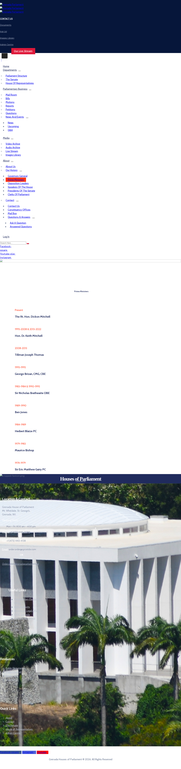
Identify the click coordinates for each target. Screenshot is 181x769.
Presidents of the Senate (21, 190)
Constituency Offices (19, 209)
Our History (12, 170)
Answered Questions (21, 226)
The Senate (12, 79)
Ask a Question (18, 223)
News (10, 122)
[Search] (28, 243)
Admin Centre (13, 733)
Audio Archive (13, 147)
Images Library (13, 154)
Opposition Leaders (18, 183)
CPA (16, 629)
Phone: (16, 532)
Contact (10, 200)
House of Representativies (20, 83)
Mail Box (12, 213)
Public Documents (15, 668)
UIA (16, 622)
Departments (10, 70)
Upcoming (13, 126)
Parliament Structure (16, 75)
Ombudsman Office (24, 618)
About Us (11, 166)
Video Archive (13, 143)
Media (6, 138)
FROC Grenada (22, 614)
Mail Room (11, 94)
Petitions (10, 109)
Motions (10, 102)
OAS (16, 626)
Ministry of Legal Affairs (27, 610)
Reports (10, 105)
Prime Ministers (16, 179)
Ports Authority (22, 606)
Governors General (17, 176)
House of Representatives (19, 729)
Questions (11, 113)
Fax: (14, 540)
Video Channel (13, 672)
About (6, 160)
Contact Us (14, 206)
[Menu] (19, 70)
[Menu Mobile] (4, 56)
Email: (19, 549)
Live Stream (12, 151)
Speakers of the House (20, 187)
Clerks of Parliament (18, 194)
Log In (6, 236)
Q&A (10, 130)
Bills (8, 98)
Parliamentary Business (15, 89)
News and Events (15, 117)
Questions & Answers (19, 217)
